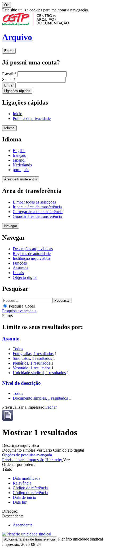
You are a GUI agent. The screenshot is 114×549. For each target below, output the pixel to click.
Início (17, 113)
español (19, 160)
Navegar (10, 226)
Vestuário (31, 368)
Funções (20, 263)
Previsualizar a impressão (23, 459)
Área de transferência (20, 179)
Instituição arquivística (31, 258)
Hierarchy (54, 459)
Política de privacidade (32, 118)
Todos (18, 349)
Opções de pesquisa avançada (27, 455)
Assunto (11, 338)
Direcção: (10, 511)
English (19, 150)
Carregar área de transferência (38, 211)
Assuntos (20, 268)
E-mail (9, 74)
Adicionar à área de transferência (29, 539)
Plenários (31, 363)
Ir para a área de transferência (37, 207)
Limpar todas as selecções (34, 202)
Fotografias (33, 353)
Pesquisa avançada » (19, 311)
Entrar (9, 51)
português (21, 169)
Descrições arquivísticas (33, 249)
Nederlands (22, 165)
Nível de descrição (21, 383)
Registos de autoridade (32, 253)
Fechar (51, 407)
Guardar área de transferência (37, 216)
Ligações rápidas (17, 91)
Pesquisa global (21, 306)
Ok (6, 5)
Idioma (9, 128)
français (19, 155)
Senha (9, 79)
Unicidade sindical (39, 372)
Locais (18, 272)
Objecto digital (25, 277)
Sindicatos (32, 358)
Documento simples (40, 398)
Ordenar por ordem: (18, 464)
